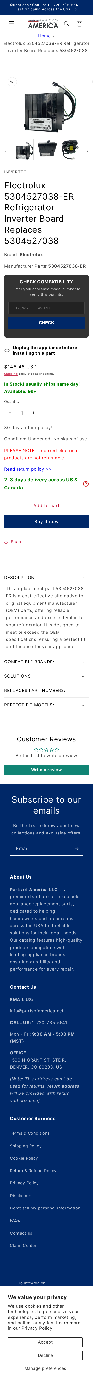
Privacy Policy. (38, 1328)
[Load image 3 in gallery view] (70, 149)
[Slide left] (5, 150)
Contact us (21, 1233)
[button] (11, 23)
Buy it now (46, 521)
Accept (45, 1342)
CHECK (46, 322)
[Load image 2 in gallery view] (46, 149)
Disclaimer (20, 1195)
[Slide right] (87, 150)
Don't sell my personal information (45, 1208)
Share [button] (17, 541)
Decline (45, 1355)
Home (44, 35)
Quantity (12, 401)
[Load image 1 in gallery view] (22, 149)
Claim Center (23, 1245)
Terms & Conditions (30, 1133)
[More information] (86, 484)
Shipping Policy (26, 1145)
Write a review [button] (46, 769)
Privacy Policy (24, 1182)
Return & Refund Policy (33, 1170)
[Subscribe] (76, 849)
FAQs (15, 1220)
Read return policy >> (28, 469)
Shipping (11, 373)
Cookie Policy (24, 1158)
